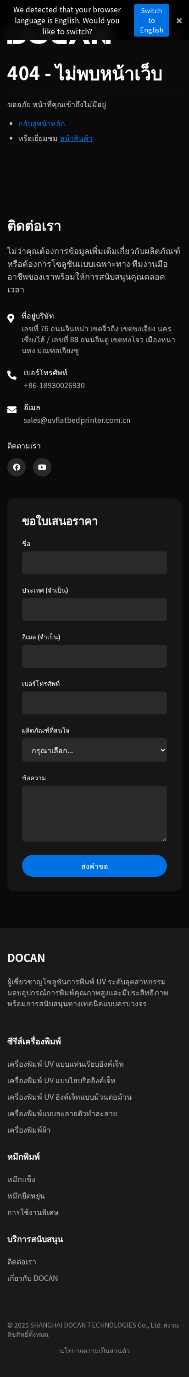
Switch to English (151, 20)
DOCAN (26, 957)
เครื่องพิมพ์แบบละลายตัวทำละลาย (62, 1112)
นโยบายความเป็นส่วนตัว (95, 1350)
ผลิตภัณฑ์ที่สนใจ (45, 729)
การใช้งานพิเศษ (33, 1211)
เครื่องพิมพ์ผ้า (28, 1129)
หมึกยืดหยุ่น (26, 1195)
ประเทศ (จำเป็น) (45, 589)
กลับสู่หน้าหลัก (41, 123)
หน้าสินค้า (76, 137)
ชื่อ (26, 543)
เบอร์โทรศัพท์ (41, 683)
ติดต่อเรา (21, 1261)
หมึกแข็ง (21, 1178)
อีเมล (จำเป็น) (41, 636)
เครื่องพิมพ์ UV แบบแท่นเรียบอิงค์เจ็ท (65, 1063)
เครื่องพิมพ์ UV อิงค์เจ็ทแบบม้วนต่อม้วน (69, 1096)
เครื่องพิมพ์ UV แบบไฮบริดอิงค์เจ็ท (61, 1080)
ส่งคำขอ (94, 865)
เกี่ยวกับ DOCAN (32, 1277)
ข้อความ (34, 777)
